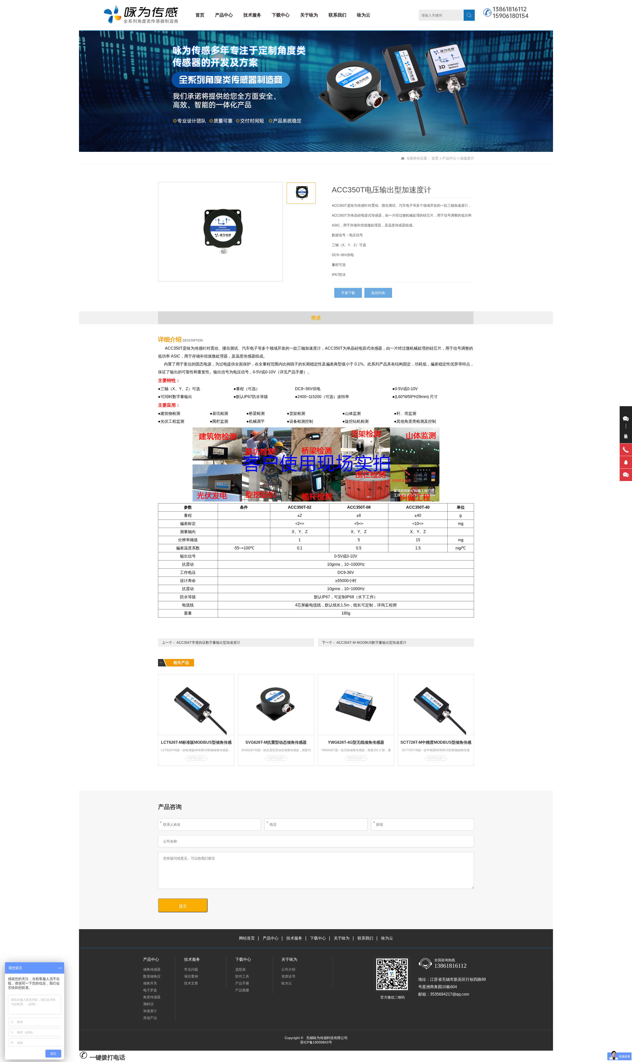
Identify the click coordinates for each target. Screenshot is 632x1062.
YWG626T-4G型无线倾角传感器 (356, 742)
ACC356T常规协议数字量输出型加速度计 (208, 642)
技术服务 (252, 15)
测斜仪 (148, 1004)
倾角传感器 (151, 969)
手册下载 (348, 293)
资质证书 (288, 976)
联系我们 (337, 15)
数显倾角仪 (151, 976)
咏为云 (363, 15)
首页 (200, 15)
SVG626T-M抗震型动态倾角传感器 (276, 742)
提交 (183, 906)
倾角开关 (150, 983)
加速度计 (467, 158)
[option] (220, 231)
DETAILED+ (196, 758)
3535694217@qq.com (449, 994)
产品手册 (242, 983)
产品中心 (224, 15)
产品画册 (242, 990)
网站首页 (247, 938)
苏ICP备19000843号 (316, 1042)
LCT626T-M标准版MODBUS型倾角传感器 (196, 743)
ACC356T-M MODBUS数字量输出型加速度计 (371, 642)
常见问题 (191, 969)
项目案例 (191, 976)
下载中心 (281, 15)
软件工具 (242, 976)
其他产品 (150, 1018)
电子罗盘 (150, 990)
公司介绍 (288, 969)
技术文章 (191, 983)
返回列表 (378, 293)
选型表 (240, 969)
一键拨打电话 (106, 1057)
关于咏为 (309, 15)
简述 (316, 318)
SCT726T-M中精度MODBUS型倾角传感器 (435, 743)
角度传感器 (151, 997)
